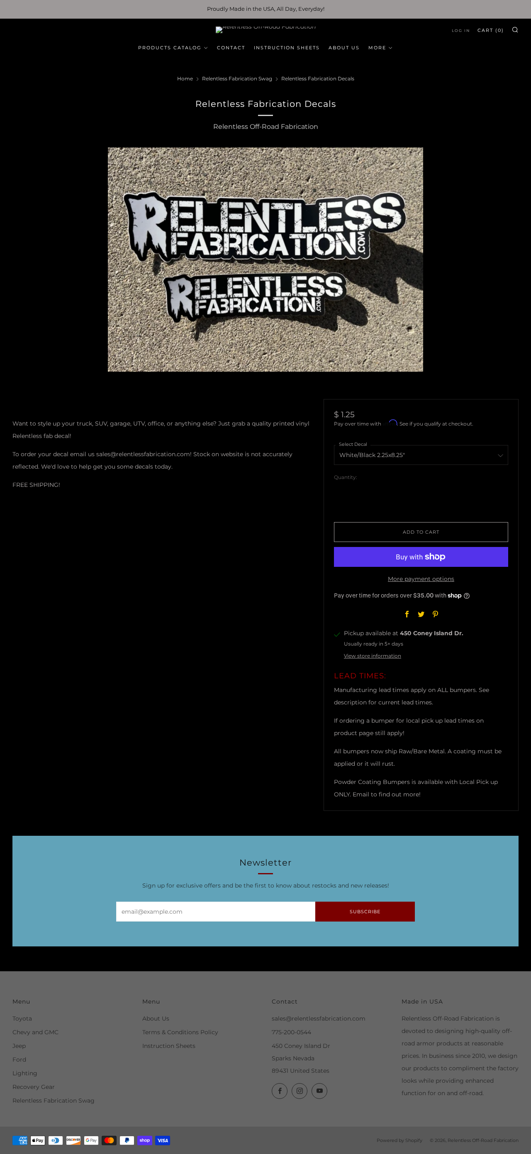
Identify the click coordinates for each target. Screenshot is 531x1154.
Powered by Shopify (399, 1140)
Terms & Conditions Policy (180, 1032)
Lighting (24, 1073)
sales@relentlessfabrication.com (318, 1018)
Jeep (19, 1046)
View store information (372, 656)
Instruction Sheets (287, 48)
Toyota (22, 1018)
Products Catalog (170, 48)
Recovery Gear (33, 1087)
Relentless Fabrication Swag (237, 78)
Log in (461, 30)
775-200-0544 (291, 1032)
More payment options (421, 579)
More (377, 48)
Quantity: (345, 477)
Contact (231, 48)
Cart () (490, 30)
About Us (344, 48)
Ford (19, 1059)
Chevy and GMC (35, 1032)
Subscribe (365, 911)
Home (185, 78)
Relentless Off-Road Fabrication (265, 127)
